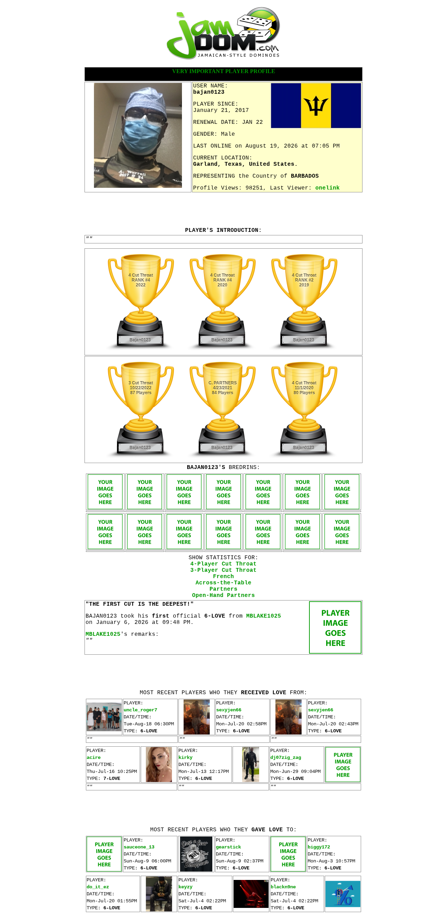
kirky (185, 757)
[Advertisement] (223, 209)
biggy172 (319, 847)
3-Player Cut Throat (223, 570)
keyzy (185, 887)
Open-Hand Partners (223, 595)
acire (94, 757)
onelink (327, 188)
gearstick (228, 847)
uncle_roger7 (140, 710)
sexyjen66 (228, 710)
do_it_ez (98, 887)
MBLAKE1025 (263, 616)
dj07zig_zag (285, 757)
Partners (223, 589)
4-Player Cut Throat (223, 564)
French (223, 577)
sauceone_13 (139, 847)
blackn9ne (283, 887)
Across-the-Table (223, 583)
